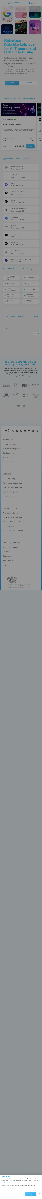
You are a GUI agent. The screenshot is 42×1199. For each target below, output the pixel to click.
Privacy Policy (4, 1182)
